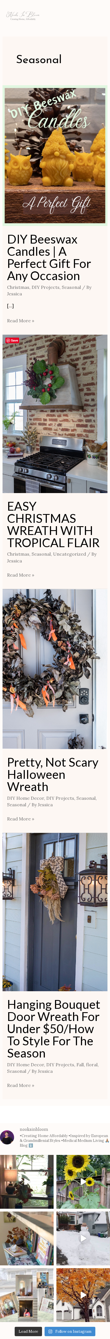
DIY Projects (46, 287)
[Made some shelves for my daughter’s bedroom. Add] (27, 1238)
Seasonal (71, 287)
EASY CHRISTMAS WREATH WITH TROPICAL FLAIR (53, 524)
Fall (80, 1064)
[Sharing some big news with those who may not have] (27, 1295)
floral (92, 1064)
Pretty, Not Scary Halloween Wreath (52, 774)
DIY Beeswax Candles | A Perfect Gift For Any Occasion (49, 257)
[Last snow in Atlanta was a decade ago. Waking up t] (83, 1238)
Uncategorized (69, 554)
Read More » (20, 320)
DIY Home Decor (25, 798)
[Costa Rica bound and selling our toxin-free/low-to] (27, 1182)
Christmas (18, 287)
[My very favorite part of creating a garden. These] (83, 1182)
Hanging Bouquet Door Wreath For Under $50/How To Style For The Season (53, 1028)
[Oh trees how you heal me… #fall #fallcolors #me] (83, 1295)
